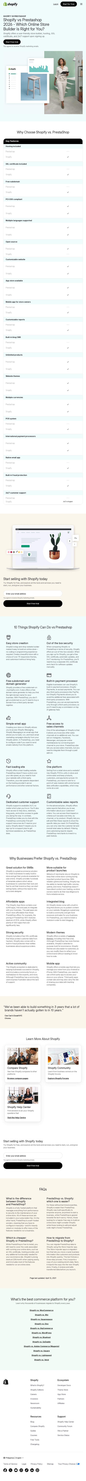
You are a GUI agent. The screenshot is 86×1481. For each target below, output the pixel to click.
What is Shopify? (37, 1385)
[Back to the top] (5, 1382)
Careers (33, 1394)
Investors (34, 1399)
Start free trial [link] (33, 603)
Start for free (68, 4)
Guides (33, 1431)
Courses (33, 1435)
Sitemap (50, 1464)
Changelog (34, 1444)
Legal (24, 1464)
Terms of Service (10, 1464)
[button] (81, 4)
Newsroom (34, 1403)
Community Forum (64, 1426)
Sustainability (35, 1408)
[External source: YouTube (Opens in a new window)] (16, 1470)
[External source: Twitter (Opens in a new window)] (10, 1470)
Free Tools (34, 1440)
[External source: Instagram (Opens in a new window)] (21, 1470)
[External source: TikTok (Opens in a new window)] (26, 1470)
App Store (61, 1394)
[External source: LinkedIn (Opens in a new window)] (32, 1470)
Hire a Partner (62, 1431)
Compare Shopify (37, 1426)
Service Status (63, 1435)
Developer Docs (64, 1385)
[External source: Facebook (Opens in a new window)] (5, 1470)
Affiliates (60, 1403)
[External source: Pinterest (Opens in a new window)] (37, 1470)
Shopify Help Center (65, 1422)
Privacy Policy (36, 1464)
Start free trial (12, 42)
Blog (32, 1422)
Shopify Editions (37, 1390)
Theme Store (62, 1390)
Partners (60, 1399)
